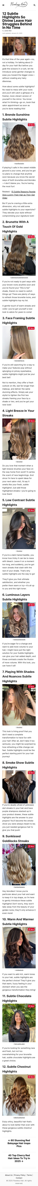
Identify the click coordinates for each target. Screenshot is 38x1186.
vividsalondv (19, 970)
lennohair (20, 461)
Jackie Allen (8, 30)
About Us (8, 1175)
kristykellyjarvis (19, 360)
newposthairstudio (19, 639)
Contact (19, 1178)
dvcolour (19, 551)
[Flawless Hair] (19, 5)
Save (32, 125)
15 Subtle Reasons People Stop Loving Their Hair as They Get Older (18, 194)
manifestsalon (19, 163)
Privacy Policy (19, 1175)
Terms (29, 1175)
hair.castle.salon (20, 1044)
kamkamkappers (20, 887)
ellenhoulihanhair (19, 1117)
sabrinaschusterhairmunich (19, 277)
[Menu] (3, 5)
